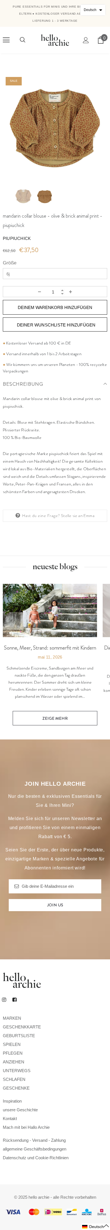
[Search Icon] (22, 40)
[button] (96, 1227)
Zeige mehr (55, 718)
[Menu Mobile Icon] (6, 40)
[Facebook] (14, 1000)
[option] (55, 126)
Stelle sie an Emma (77, 516)
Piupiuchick (17, 238)
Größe (9, 263)
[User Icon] (86, 40)
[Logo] (55, 40)
